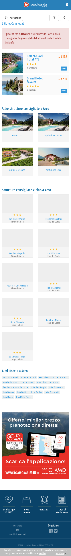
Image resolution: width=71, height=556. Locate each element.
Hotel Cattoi (22, 392)
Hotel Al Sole (62, 377)
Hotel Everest (28, 382)
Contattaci (17, 525)
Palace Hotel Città (28, 377)
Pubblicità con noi (17, 534)
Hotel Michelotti (52, 392)
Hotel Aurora (8, 392)
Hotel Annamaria (56, 387)
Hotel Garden (36, 392)
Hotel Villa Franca (23, 397)
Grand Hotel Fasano (35, 80)
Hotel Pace (54, 382)
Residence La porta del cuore (15, 387)
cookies (42, 553)
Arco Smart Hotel (10, 377)
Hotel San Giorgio (38, 387)
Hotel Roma (8, 397)
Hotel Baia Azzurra (11, 382)
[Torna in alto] (61, 546)
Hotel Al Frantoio (46, 377)
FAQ (17, 530)
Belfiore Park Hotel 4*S (35, 57)
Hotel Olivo (41, 382)
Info (64, 68)
